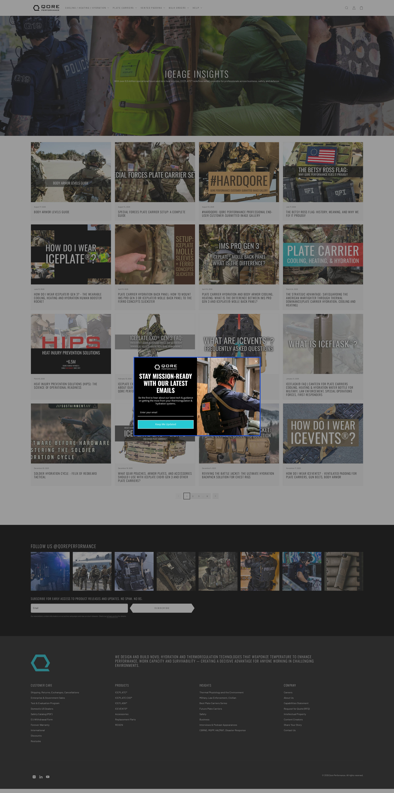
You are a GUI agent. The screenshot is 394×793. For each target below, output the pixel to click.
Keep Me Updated (165, 424)
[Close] (256, 361)
